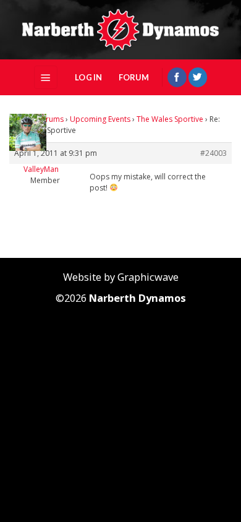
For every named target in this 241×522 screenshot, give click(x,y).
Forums (50, 119)
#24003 (213, 153)
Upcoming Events (100, 119)
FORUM (134, 77)
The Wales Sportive (170, 119)
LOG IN (89, 77)
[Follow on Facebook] (176, 77)
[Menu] (45, 77)
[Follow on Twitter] (197, 77)
